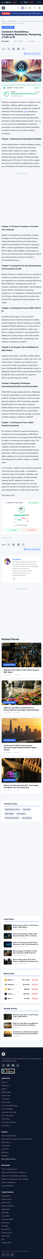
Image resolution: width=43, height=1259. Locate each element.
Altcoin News (6, 1145)
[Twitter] (9, 49)
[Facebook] (13, 49)
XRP (3, 1239)
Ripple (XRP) (6, 1209)
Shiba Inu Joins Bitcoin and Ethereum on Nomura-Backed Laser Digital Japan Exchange (25, 1025)
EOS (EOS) (5, 1212)
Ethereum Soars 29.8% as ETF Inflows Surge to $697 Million (20, 13)
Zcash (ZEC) (6, 1216)
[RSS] (18, 1065)
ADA (26, 111)
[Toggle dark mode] (34, 8)
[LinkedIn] (13, 1065)
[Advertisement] (21, 198)
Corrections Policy (7, 1115)
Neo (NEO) (5, 1226)
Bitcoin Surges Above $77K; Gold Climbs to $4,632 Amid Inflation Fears (25, 960)
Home (3, 21)
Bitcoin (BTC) (6, 1196)
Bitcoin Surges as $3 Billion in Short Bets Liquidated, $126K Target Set (25, 952)
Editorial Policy (6, 1092)
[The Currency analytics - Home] (3, 8)
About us (4, 1082)
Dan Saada (16, 559)
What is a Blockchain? (9, 1182)
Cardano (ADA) (6, 1242)
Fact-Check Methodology (10, 1105)
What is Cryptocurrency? (9, 1169)
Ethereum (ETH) (7, 1199)
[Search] (18, 8)
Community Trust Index (9, 1112)
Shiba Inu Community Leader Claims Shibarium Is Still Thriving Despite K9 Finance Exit (25, 944)
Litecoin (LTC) (6, 1202)
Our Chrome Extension (9, 1122)
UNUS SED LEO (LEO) (12, 809)
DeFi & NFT (26, 809)
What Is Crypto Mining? (9, 1135)
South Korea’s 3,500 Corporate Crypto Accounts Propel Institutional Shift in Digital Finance (20, 747)
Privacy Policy (6, 1095)
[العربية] (29, 8)
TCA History (5, 1125)
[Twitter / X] (3, 1065)
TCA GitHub (5, 1099)
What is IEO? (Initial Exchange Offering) (14, 1176)
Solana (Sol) (5, 1222)
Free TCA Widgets (7, 1109)
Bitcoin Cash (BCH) (8, 1206)
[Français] (26, 8)
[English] (22, 8)
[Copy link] (23, 49)
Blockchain (5, 1152)
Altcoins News (11, 21)
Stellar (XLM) (9, 814)
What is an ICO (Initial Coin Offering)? (13, 1172)
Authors (4, 1089)
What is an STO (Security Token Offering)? (15, 1179)
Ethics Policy (6, 1119)
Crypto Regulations (8, 1186)
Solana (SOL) (6, 1236)
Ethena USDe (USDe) (12, 818)
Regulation (5, 1155)
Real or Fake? (6, 1102)
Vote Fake (32, 530)
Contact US (5, 1085)
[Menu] (39, 8)
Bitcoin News (21, 814)
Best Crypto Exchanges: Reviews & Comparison (17, 1139)
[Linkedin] (18, 49)
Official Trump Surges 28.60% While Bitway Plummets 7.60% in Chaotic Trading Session (25, 935)
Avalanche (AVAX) (7, 1219)
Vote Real (13, 530)
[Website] (14, 578)
